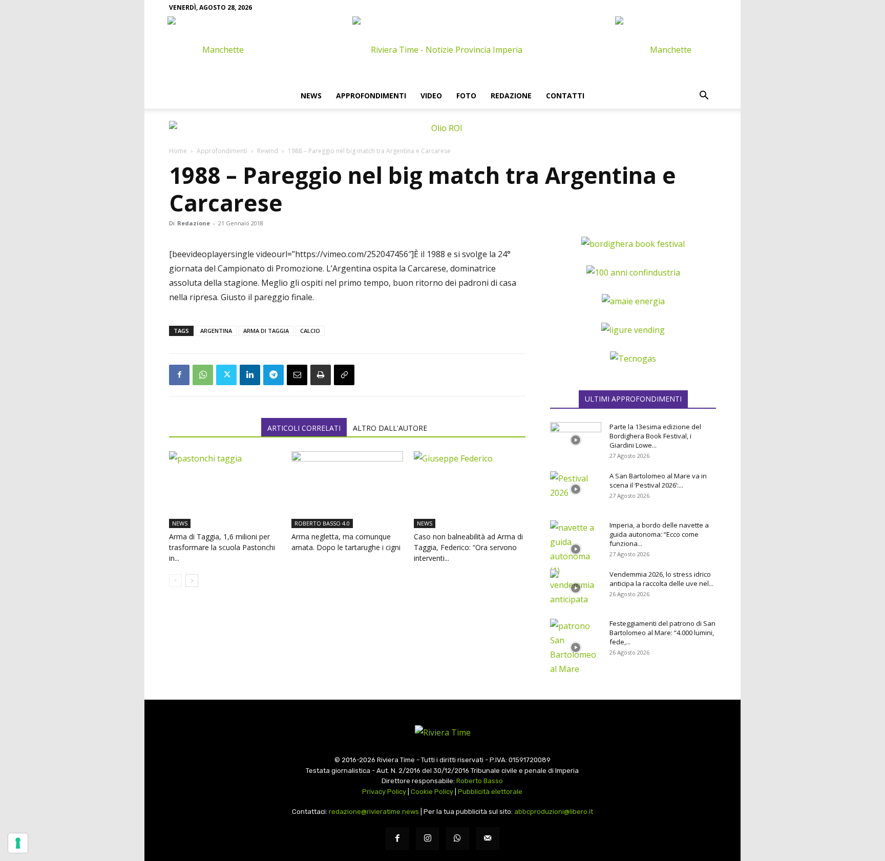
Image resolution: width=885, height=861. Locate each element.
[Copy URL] (344, 375)
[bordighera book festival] (633, 244)
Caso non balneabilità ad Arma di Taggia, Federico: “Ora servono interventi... (468, 547)
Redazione (511, 95)
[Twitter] (226, 375)
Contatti (565, 95)
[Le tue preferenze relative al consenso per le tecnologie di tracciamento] (18, 843)
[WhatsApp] (203, 375)
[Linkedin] (250, 375)
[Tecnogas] (633, 358)
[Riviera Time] (442, 49)
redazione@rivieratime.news (374, 811)
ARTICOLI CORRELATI (304, 428)
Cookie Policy (432, 791)
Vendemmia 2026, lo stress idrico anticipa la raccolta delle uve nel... (661, 579)
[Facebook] (179, 375)
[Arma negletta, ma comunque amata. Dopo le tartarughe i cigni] (347, 489)
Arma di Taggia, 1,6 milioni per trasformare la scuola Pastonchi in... (222, 547)
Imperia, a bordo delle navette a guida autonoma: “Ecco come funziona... (659, 534)
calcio (310, 330)
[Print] (320, 375)
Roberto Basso (479, 781)
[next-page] (191, 580)
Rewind (267, 150)
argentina (216, 330)
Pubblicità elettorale (490, 791)
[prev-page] (175, 580)
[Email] (297, 375)
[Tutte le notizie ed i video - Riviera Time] (442, 732)
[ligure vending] (633, 330)
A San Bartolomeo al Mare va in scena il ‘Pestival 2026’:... (658, 480)
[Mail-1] (487, 838)
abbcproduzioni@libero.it (553, 811)
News (311, 95)
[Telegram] (273, 375)
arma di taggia (266, 330)
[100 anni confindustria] (633, 272)
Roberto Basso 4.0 (322, 523)
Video (431, 95)
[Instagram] (427, 838)
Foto (466, 95)
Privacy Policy (384, 791)
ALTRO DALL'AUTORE (390, 428)
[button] (703, 96)
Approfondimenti (371, 95)
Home (178, 150)
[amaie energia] (633, 301)
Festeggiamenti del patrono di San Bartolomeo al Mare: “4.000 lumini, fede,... (662, 632)
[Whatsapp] (457, 838)
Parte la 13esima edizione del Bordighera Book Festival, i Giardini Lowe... (655, 436)
